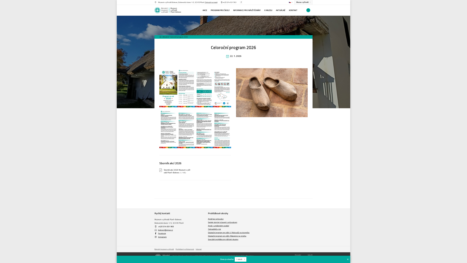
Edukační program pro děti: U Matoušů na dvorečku (228, 232)
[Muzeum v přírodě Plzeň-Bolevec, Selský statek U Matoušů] (272, 92)
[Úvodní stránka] (167, 10)
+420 (224, 2)
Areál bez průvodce (216, 218)
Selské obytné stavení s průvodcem (222, 222)
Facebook (162, 233)
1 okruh (239, 259)
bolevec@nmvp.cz (165, 230)
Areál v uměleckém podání (218, 225)
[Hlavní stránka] (160, 37)
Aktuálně (166, 37)
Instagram (162, 236)
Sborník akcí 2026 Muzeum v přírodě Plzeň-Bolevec (177, 171)
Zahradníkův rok (214, 229)
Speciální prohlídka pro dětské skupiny (223, 239)
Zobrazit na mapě (211, 2)
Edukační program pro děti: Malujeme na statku (227, 236)
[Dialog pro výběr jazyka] (290, 2)
